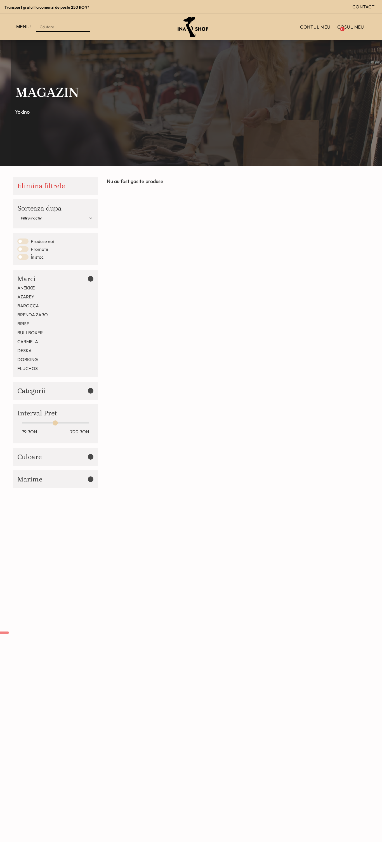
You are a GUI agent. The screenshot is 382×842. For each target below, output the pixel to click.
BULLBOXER (30, 332)
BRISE (23, 323)
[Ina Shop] (193, 26)
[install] (4, 633)
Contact (363, 7)
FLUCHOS (27, 368)
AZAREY (25, 297)
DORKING (27, 359)
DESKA (24, 350)
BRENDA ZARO (32, 314)
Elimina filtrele (41, 186)
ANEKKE (26, 288)
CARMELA (27, 341)
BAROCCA (28, 305)
